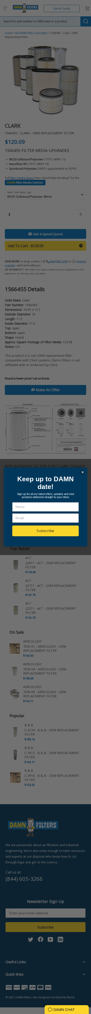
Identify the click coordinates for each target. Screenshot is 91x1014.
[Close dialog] (83, 472)
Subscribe (45, 530)
